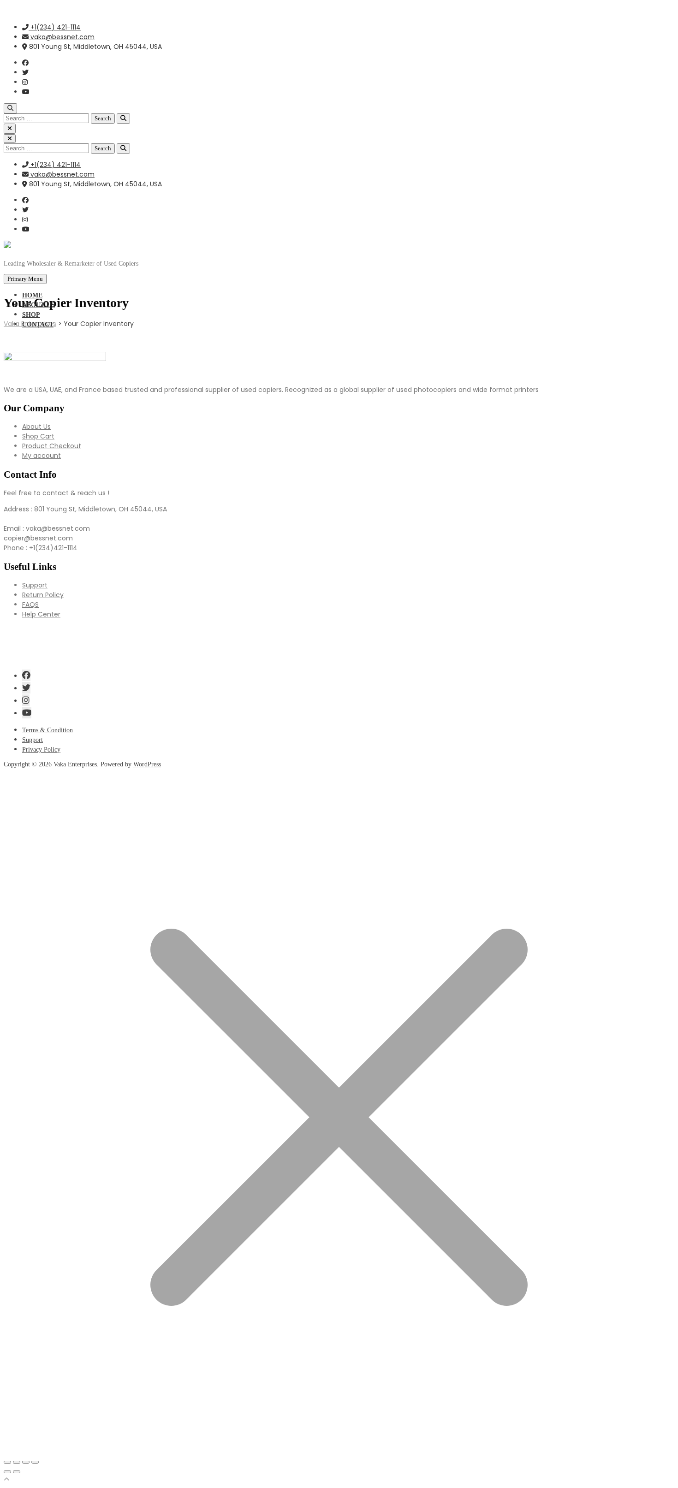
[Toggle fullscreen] (16, 1462)
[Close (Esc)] (35, 1462)
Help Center (41, 614)
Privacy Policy (41, 749)
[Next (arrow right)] (16, 1471)
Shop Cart (38, 436)
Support (35, 585)
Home (32, 295)
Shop (31, 314)
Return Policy (43, 594)
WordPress (147, 764)
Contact (38, 324)
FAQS (30, 604)
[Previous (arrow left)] (7, 1471)
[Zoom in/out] (7, 1462)
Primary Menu (25, 278)
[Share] (26, 1462)
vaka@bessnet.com (62, 36)
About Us (36, 426)
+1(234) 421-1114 (55, 27)
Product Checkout (51, 446)
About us (38, 305)
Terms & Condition (47, 730)
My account (41, 455)
